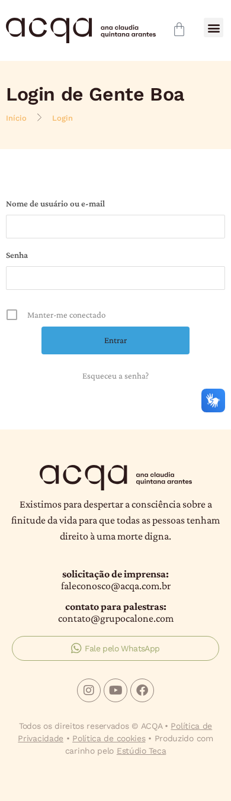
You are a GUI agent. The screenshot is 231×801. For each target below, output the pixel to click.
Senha (17, 255)
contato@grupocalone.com (116, 618)
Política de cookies (108, 738)
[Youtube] (115, 690)
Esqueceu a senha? (115, 375)
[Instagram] (89, 690)
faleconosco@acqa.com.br (116, 586)
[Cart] (179, 29)
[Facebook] (142, 690)
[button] (213, 27)
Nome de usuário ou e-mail (55, 203)
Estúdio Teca (141, 750)
